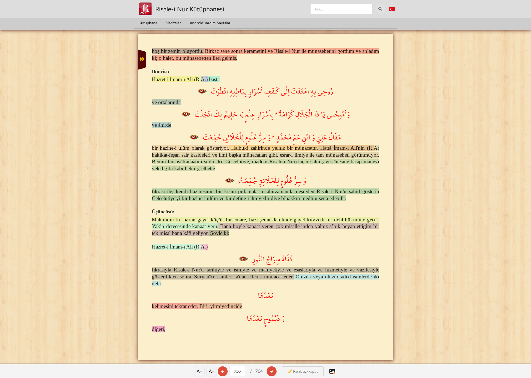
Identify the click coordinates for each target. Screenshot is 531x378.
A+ (199, 371)
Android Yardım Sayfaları (210, 22)
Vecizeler (173, 22)
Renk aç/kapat (305, 371)
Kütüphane (148, 22)
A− (211, 371)
